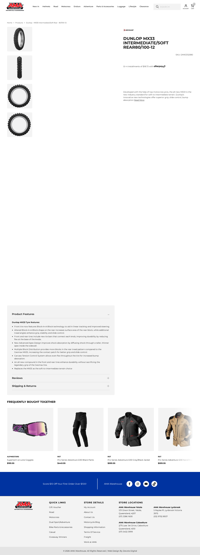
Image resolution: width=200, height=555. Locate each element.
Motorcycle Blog (92, 522)
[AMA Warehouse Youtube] (146, 484)
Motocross (54, 517)
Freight (87, 537)
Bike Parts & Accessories (60, 527)
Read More (139, 100)
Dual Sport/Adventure (59, 522)
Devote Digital (130, 551)
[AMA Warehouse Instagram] (138, 484)
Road (51, 512)
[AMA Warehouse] (15, 7)
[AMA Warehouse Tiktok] (154, 484)
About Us (88, 512)
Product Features (23, 314)
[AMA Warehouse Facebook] (130, 484)
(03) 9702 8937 (161, 516)
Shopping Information (94, 527)
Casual (52, 532)
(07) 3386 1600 (126, 516)
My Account (89, 507)
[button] (46, 6)
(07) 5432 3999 (126, 531)
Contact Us (89, 517)
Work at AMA (90, 542)
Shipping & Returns (24, 386)
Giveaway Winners (58, 537)
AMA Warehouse (78, 551)
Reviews (17, 378)
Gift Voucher (55, 507)
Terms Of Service (92, 532)
